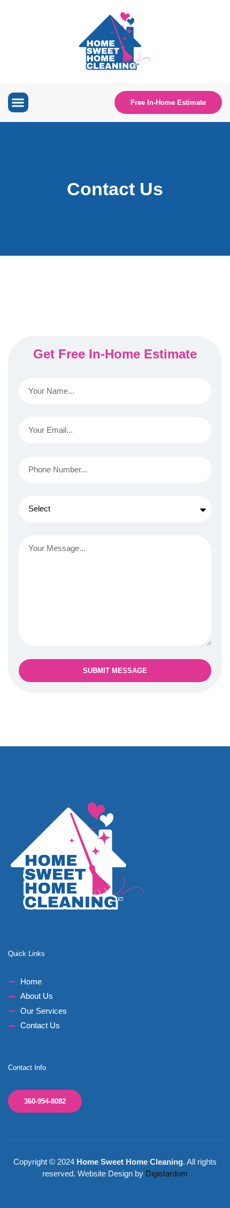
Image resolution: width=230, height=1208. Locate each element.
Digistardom (166, 1173)
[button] (18, 103)
